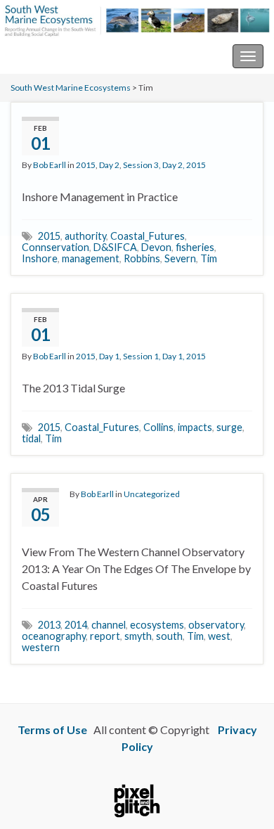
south (169, 636)
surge (229, 427)
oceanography (54, 636)
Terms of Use (52, 729)
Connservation (55, 247)
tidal (31, 438)
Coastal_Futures (147, 236)
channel (108, 625)
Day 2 (109, 165)
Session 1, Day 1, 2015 (164, 356)
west (219, 636)
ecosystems (157, 625)
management (90, 258)
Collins (158, 427)
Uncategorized (152, 494)
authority (85, 236)
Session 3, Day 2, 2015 (164, 165)
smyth (138, 636)
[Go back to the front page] (137, 19)
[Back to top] (242, 797)
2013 (49, 625)
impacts (195, 427)
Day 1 (109, 356)
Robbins (142, 258)
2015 (86, 165)
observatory (216, 625)
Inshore (40, 258)
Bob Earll (49, 165)
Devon (156, 247)
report (105, 636)
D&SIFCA (115, 247)
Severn (180, 258)
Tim (208, 258)
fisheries (195, 247)
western (41, 647)
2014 (76, 625)
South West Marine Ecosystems (87, 56)
